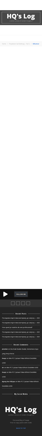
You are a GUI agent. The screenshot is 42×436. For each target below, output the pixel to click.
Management (8, 246)
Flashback (16, 235)
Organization (9, 258)
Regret (19, 269)
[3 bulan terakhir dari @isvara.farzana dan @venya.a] (5, 294)
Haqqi (4, 358)
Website (5, 149)
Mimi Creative (24, 246)
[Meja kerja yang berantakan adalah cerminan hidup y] (37, 294)
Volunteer (19, 281)
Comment (5, 104)
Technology (8, 277)
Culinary (7, 227)
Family (6, 235)
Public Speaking (10, 265)
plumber (5, 349)
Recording (25, 265)
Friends (6, 239)
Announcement (18, 216)
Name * (4, 134)
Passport (23, 258)
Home (4, 44)
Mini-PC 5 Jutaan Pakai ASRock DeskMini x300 (22, 367)
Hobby (29, 239)
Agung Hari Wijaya (8, 381)
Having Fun (18, 239)
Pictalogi (7, 262)
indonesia (7, 243)
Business (18, 220)
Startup (26, 273)
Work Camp (32, 281)
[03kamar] (21, 73)
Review (29, 269)
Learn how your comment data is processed (19, 163)
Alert (5, 216)
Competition (22, 224)
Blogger (7, 220)
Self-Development (11, 273)
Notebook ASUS (23, 250)
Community (8, 224)
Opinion (26, 254)
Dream (17, 227)
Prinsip (18, 262)
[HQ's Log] (21, 17)
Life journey (21, 243)
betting (31, 216)
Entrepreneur (9, 231)
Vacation (7, 281)
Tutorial (28, 277)
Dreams (26, 227)
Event (21, 231)
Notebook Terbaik (11, 254)
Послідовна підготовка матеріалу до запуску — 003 (21, 318)
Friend (28, 235)
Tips (19, 277)
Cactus (28, 220)
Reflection (8, 269)
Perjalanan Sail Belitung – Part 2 (19, 44)
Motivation (8, 250)
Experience (32, 231)
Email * (4, 141)
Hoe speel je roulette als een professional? (17, 327)
